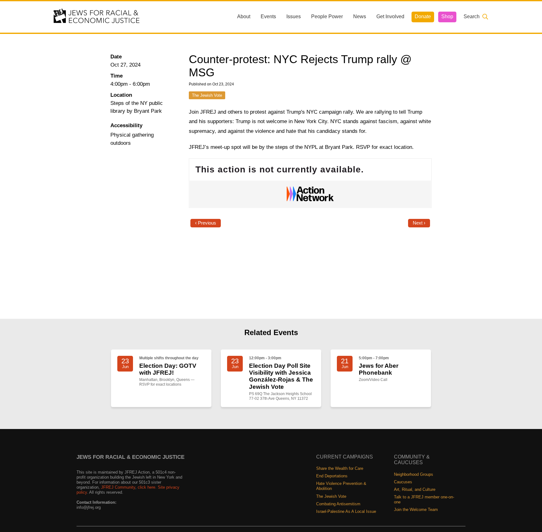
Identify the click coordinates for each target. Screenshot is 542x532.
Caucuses (403, 482)
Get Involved (390, 16)
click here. (147, 487)
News (359, 16)
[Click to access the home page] (96, 16)
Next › (419, 222)
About (243, 16)
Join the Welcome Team (416, 509)
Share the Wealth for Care (339, 468)
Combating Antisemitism (338, 504)
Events (268, 16)
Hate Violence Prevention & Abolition (341, 486)
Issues (293, 16)
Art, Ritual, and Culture (414, 489)
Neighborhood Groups (413, 474)
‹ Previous (205, 222)
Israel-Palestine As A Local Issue (346, 511)
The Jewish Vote (207, 95)
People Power (327, 16)
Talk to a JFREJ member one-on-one (424, 499)
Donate (423, 16)
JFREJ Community (118, 487)
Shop (447, 16)
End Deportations (332, 476)
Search (472, 16)
